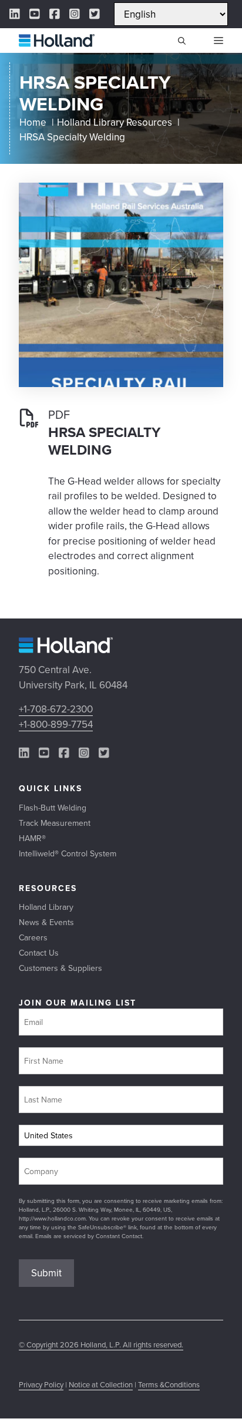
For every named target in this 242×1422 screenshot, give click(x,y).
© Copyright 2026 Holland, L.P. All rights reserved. (101, 1344)
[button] (182, 40)
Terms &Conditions (169, 1384)
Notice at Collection (101, 1384)
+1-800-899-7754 (56, 724)
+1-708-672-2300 (56, 709)
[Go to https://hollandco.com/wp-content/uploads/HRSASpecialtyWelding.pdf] (121, 503)
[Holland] (57, 40)
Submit (46, 1273)
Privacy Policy (41, 1384)
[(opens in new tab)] (121, 383)
